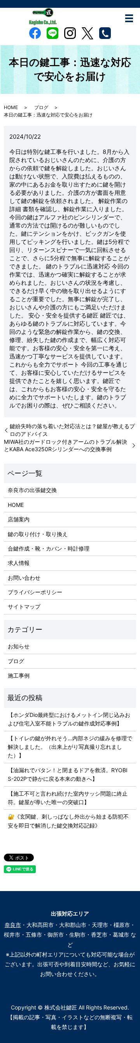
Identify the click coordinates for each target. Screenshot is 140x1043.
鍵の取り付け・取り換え (38, 534)
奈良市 (13, 924)
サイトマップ (24, 606)
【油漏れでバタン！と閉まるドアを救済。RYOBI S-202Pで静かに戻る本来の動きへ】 (68, 774)
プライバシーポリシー (35, 592)
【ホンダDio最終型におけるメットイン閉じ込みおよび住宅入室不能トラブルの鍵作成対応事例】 (69, 719)
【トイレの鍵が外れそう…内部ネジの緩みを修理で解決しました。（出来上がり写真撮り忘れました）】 (70, 747)
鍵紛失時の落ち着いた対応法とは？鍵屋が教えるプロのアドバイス (72, 430)
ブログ (41, 107)
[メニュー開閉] (129, 18)
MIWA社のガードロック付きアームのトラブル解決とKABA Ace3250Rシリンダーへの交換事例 (65, 445)
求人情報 (19, 562)
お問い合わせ (24, 577)
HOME (11, 107)
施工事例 (19, 675)
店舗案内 (19, 519)
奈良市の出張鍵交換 (32, 490)
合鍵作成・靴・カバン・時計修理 (48, 548)
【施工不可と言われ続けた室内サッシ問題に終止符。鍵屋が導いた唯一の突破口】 (68, 797)
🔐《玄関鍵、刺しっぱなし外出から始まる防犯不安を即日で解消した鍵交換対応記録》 (68, 820)
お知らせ (19, 646)
